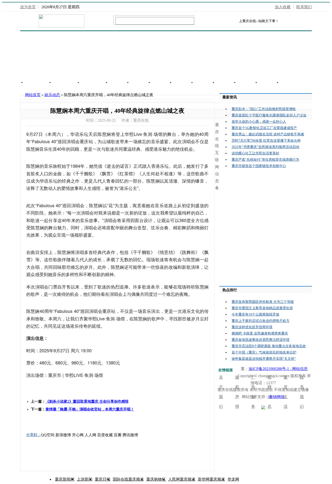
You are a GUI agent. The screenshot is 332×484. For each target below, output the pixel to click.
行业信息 (95, 82)
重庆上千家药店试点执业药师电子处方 (260, 321)
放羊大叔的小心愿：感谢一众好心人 (259, 121)
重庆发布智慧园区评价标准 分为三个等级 (263, 302)
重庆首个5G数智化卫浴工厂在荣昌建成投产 (264, 128)
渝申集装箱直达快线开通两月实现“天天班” (264, 359)
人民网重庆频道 (181, 479)
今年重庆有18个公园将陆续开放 (255, 314)
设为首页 (28, 7)
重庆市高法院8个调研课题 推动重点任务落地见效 (269, 346)
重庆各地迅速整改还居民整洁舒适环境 (260, 340)
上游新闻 (84, 479)
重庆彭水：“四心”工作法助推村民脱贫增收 (264, 109)
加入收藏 (282, 7)
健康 (291, 82)
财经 (184, 82)
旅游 (163, 82)
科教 (270, 82)
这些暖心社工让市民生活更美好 (255, 153)
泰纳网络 (277, 397)
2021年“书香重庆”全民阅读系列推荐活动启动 (265, 147)
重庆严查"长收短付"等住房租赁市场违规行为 (265, 159)
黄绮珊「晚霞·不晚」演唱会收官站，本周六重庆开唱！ (89, 409)
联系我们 (304, 7)
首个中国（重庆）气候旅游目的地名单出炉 (264, 352)
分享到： (33, 435)
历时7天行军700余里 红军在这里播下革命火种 (266, 140)
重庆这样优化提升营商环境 (252, 327)
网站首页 (39, 82)
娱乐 (205, 82)
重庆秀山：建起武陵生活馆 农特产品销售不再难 (268, 134)
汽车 (141, 82)
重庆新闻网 (64, 479)
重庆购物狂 (156, 479)
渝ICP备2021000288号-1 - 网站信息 (278, 369)
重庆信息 (67, 82)
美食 (227, 82)
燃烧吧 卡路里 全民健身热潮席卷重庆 (260, 333)
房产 (120, 82)
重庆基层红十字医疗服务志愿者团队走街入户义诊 (269, 115)
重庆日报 (102, 479)
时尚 (248, 82)
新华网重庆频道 (211, 479)
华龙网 (233, 479)
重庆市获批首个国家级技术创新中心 (259, 166)
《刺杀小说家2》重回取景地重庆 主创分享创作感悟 (87, 401)
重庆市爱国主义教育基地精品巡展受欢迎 (262, 308)
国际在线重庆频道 (128, 479)
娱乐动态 (52, 95)
